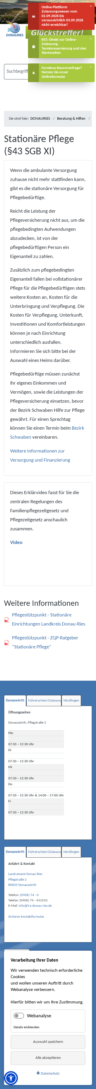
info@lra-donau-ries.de (35, 906)
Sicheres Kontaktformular (26, 916)
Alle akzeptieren (48, 1058)
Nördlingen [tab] (71, 700)
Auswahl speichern (48, 1042)
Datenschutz (48, 1073)
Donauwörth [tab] (15, 700)
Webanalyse (39, 1016)
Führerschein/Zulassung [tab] (44, 700)
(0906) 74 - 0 (29, 895)
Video (16, 542)
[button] (11, 1078)
